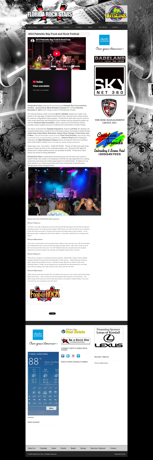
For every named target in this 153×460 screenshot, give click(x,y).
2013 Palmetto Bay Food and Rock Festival (53, 33)
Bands (73, 448)
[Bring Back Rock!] (52, 21)
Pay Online (103, 27)
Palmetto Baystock (50, 27)
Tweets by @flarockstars (101, 363)
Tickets (65, 28)
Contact (113, 28)
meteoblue (31, 417)
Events (63, 448)
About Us (31, 448)
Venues (83, 448)
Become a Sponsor (98, 448)
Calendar (43, 448)
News (89, 28)
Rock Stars (31, 28)
